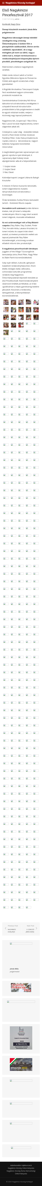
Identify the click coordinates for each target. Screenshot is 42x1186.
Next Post (30, 929)
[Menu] (3, 3)
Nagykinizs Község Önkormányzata (21, 1168)
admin (17, 19)
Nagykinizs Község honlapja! (20, 2)
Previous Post (13, 929)
